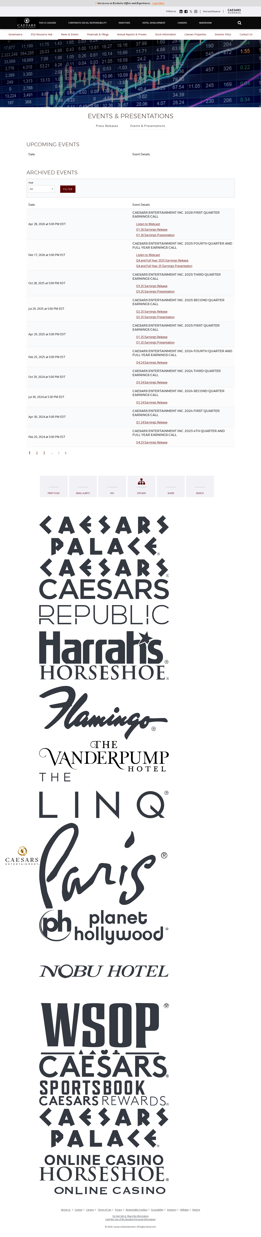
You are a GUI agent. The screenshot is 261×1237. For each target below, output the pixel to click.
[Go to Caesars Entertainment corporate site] (28, 28)
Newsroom (205, 22)
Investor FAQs (223, 34)
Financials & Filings (98, 34)
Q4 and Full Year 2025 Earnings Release (162, 260)
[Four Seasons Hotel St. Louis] (104, 962)
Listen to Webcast (148, 224)
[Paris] (104, 865)
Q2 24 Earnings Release (151, 402)
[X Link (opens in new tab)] (190, 11)
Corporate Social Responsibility (87, 22)
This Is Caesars (47, 22)
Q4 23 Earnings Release (151, 442)
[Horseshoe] (104, 673)
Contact (78, 1209)
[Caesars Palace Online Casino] (104, 1137)
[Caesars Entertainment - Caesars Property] (104, 568)
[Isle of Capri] (104, 982)
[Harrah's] (104, 647)
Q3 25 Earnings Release (151, 286)
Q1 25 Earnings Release (151, 337)
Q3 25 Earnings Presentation (155, 291)
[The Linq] (104, 796)
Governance (15, 34)
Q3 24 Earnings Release (151, 382)
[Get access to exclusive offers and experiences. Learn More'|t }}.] (130, 4)
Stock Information (165, 34)
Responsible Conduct (136, 1209)
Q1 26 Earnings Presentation (155, 235)
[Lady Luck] (104, 986)
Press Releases (107, 126)
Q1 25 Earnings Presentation (155, 342)
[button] (239, 22)
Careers (182, 22)
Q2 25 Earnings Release (151, 311)
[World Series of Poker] (104, 1027)
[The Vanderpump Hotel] (104, 757)
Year (30, 182)
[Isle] (104, 991)
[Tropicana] (104, 683)
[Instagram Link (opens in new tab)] (195, 11)
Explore (196, 1209)
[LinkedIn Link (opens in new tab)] (181, 11)
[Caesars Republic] (104, 602)
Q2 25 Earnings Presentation (155, 317)
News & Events (69, 34)
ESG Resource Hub (41, 34)
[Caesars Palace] (104, 536)
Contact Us (246, 34)
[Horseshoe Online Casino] (104, 1181)
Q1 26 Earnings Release (151, 229)
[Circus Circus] (104, 948)
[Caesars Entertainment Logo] (22, 855)
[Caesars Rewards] (104, 1101)
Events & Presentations (147, 126)
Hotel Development (153, 22)
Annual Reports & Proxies (132, 34)
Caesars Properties (195, 34)
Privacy (118, 1209)
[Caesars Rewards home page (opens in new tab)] (235, 15)
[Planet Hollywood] (104, 928)
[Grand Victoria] (104, 957)
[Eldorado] (104, 628)
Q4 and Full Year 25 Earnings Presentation (164, 266)
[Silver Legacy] (104, 953)
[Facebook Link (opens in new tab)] (185, 11)
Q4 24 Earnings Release (151, 362)
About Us (66, 1209)
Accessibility (157, 1209)
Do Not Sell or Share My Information (131, 1216)
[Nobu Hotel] (104, 972)
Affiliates (184, 1209)
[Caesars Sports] (104, 1076)
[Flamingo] (104, 713)
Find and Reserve (211, 11)
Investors (124, 22)
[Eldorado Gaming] (104, 995)
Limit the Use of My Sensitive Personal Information (130, 1219)
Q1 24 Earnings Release (151, 422)
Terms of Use (104, 1209)
